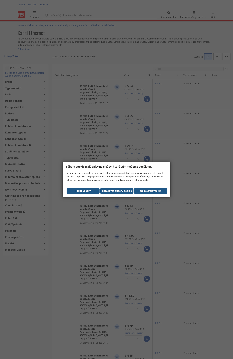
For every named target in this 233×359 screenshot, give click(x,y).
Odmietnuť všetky (150, 190)
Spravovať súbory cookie (117, 190)
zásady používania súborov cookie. (132, 180)
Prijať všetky (83, 190)
